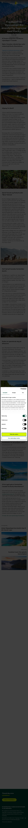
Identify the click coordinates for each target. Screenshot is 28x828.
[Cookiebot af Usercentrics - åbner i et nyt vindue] (20, 389)
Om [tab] (23, 392)
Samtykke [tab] (5, 392)
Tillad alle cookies (14, 434)
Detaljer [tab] (14, 392)
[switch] (24, 420)
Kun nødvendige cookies (14, 438)
